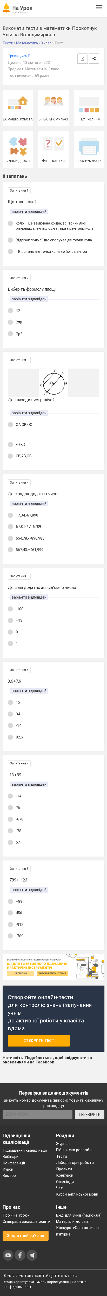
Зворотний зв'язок (25, 1235)
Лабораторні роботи (75, 1162)
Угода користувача (19, 1282)
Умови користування (53, 1282)
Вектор (9, 1175)
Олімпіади (65, 1181)
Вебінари (10, 1156)
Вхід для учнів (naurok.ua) (79, 1215)
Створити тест (38, 1041)
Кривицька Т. (19, 56)
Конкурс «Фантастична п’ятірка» (77, 1230)
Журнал (63, 1143)
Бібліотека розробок (75, 1150)
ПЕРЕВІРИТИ (90, 1114)
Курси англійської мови (77, 1194)
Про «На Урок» (16, 1215)
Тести (61, 1156)
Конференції (14, 1163)
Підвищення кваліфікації (25, 1150)
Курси (8, 1169)
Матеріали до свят (73, 1221)
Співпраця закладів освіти (26, 1221)
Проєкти (64, 1169)
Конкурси (64, 1175)
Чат (59, 1188)
